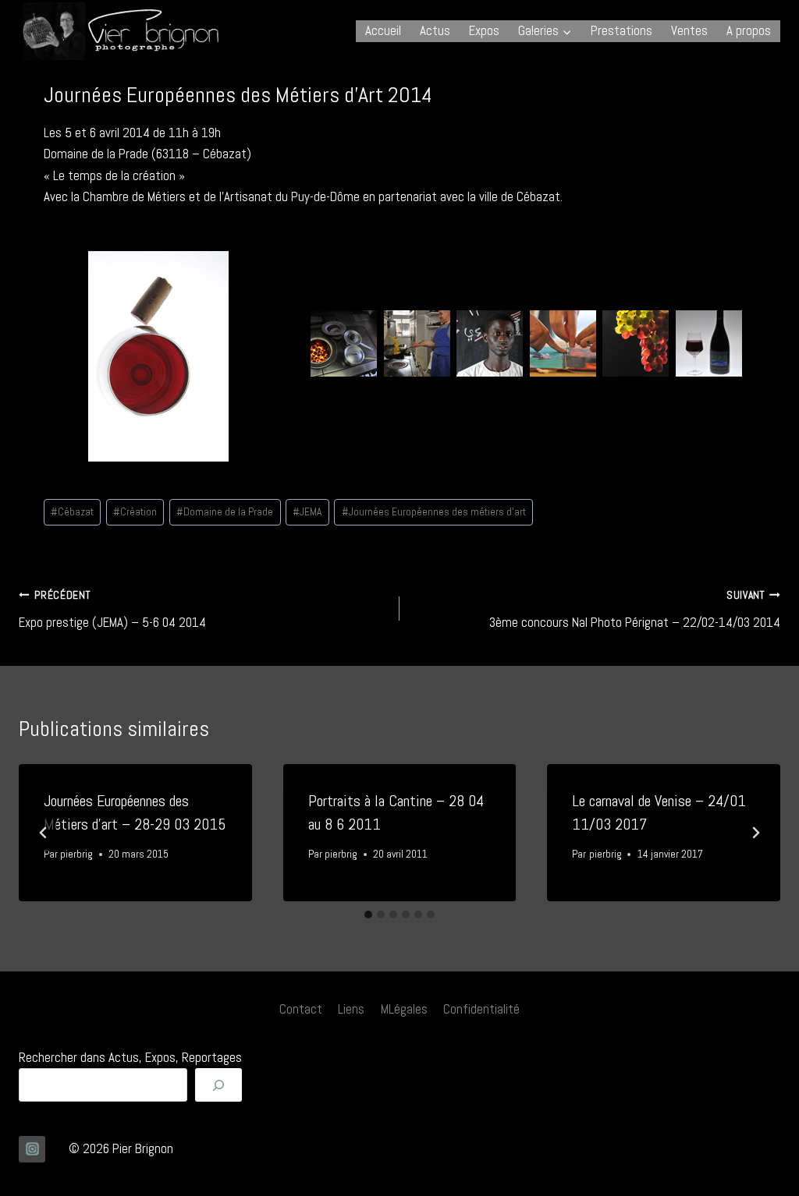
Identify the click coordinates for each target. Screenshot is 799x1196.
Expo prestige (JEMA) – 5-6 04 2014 (112, 610)
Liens (351, 1008)
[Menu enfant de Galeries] (545, 30)
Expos (484, 30)
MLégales (404, 1008)
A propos (748, 30)
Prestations (621, 30)
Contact (300, 1008)
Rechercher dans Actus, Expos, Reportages (130, 1057)
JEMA (307, 511)
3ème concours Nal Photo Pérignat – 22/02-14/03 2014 (634, 610)
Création (135, 511)
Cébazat (72, 511)
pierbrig (76, 854)
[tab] (368, 914)
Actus (435, 30)
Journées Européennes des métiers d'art (434, 511)
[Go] (218, 1085)
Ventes (689, 30)
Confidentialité (481, 1008)
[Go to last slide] (43, 832)
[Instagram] (32, 1149)
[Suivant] (755, 832)
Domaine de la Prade (224, 511)
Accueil (383, 30)
